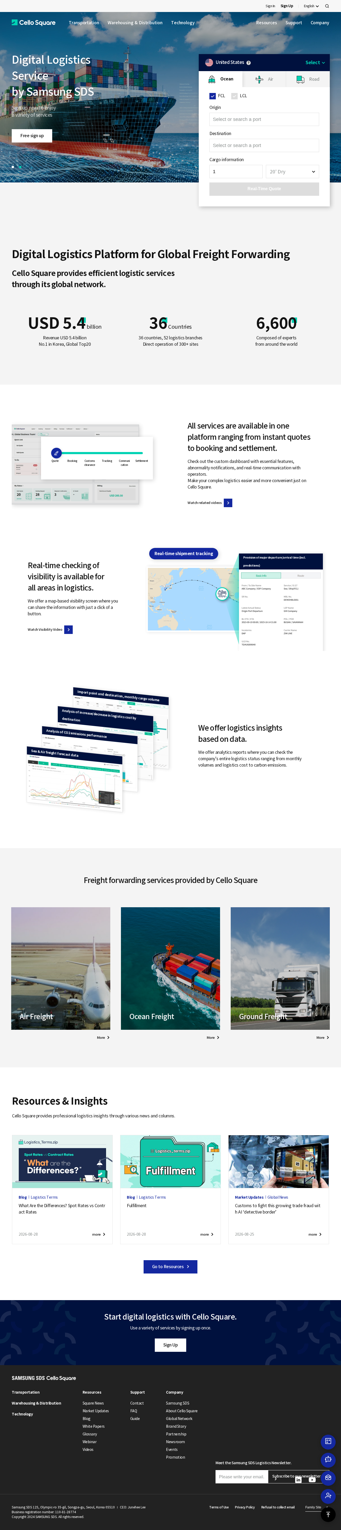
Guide (135, 1418)
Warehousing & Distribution (135, 22)
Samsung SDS (177, 1403)
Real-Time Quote (264, 188)
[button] (33, 22)
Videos (88, 1449)
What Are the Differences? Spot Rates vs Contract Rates (62, 1209)
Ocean (226, 79)
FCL (221, 95)
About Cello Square (181, 1411)
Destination (220, 133)
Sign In (270, 6)
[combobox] (292, 171)
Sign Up (170, 1345)
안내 (248, 63)
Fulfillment (137, 1205)
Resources (266, 22)
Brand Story (176, 1426)
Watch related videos (205, 502)
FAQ (133, 1411)
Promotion (175, 1457)
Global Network (179, 1418)
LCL (243, 95)
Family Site (313, 1507)
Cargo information (226, 159)
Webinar (90, 1441)
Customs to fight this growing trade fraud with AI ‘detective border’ (277, 1209)
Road (314, 79)
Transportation (84, 22)
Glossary (90, 1434)
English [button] (309, 6)
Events (171, 1449)
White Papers (94, 1426)
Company (320, 22)
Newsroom (175, 1441)
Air (270, 79)
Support (294, 22)
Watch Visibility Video (45, 629)
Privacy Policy (245, 1507)
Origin (215, 107)
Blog (87, 1418)
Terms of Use (219, 1507)
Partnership (176, 1434)
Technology (183, 22)
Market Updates (96, 1411)
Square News (93, 1403)
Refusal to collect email (278, 1507)
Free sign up (32, 135)
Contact (137, 1403)
